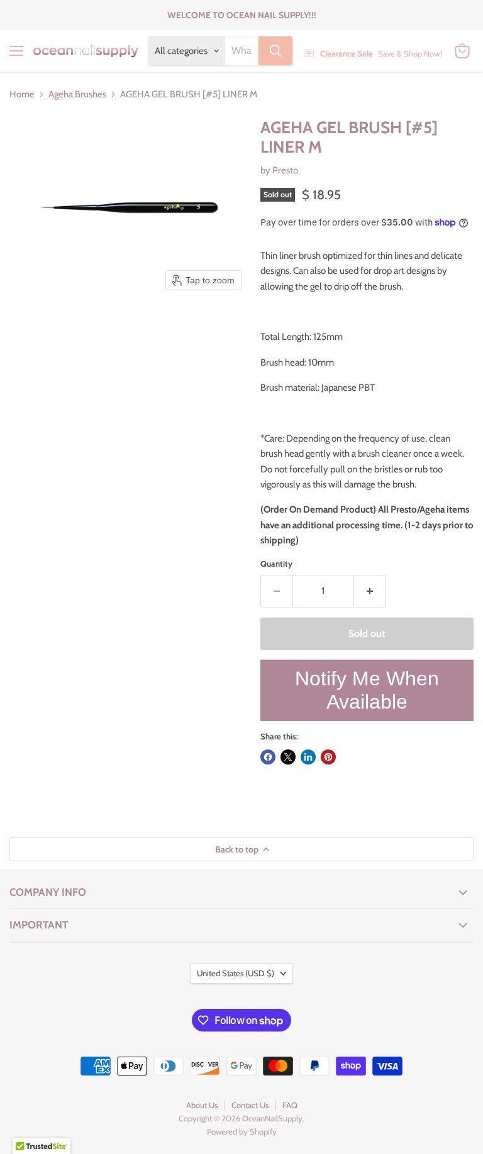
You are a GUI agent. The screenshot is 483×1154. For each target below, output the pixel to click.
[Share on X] (288, 757)
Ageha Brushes (77, 94)
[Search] (275, 50)
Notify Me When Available (367, 690)
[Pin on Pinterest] (328, 757)
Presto (285, 170)
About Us (202, 1105)
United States (235, 973)
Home (22, 94)
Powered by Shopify (242, 1131)
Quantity (276, 564)
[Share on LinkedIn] (308, 757)
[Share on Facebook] (267, 757)
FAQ (289, 1105)
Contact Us (250, 1105)
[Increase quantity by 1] (370, 591)
